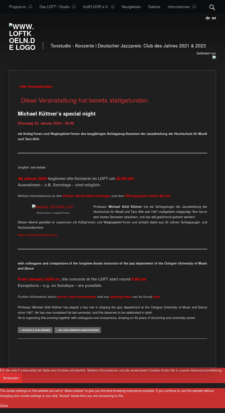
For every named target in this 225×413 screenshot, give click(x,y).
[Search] (212, 6)
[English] (213, 17)
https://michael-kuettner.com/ (38, 235)
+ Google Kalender (35, 330)
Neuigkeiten (131, 6)
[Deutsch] (207, 17)
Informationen (179, 6)
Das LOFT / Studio (55, 6)
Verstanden (11, 378)
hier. (168, 196)
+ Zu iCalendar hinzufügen (77, 330)
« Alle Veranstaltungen (35, 86)
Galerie (154, 6)
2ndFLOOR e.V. (96, 6)
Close (4, 405)
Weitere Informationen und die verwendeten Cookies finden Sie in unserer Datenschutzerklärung (154, 370)
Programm (17, 6)
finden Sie (145, 196)
